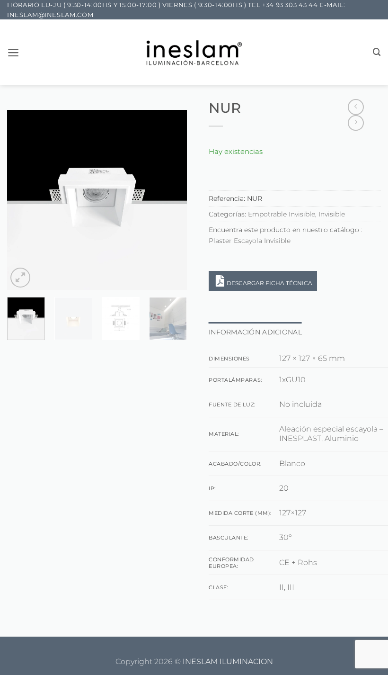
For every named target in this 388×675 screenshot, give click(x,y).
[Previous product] (356, 123)
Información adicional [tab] (255, 332)
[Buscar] (377, 52)
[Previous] (22, 200)
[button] (13, 52)
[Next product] (356, 107)
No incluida (300, 404)
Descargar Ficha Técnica (269, 283)
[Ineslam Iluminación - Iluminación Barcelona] (194, 52)
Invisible (331, 214)
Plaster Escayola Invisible (250, 240)
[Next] (171, 200)
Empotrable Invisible (281, 214)
